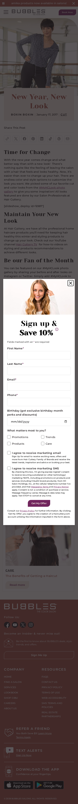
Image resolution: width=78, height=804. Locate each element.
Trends (50, 437)
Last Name (15, 364)
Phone (12, 395)
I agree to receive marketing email (36, 453)
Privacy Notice (61, 487)
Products (18, 443)
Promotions (20, 437)
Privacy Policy (27, 511)
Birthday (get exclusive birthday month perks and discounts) (35, 412)
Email (11, 379)
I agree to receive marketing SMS (35, 468)
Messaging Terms (40, 487)
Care (49, 443)
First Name (15, 348)
